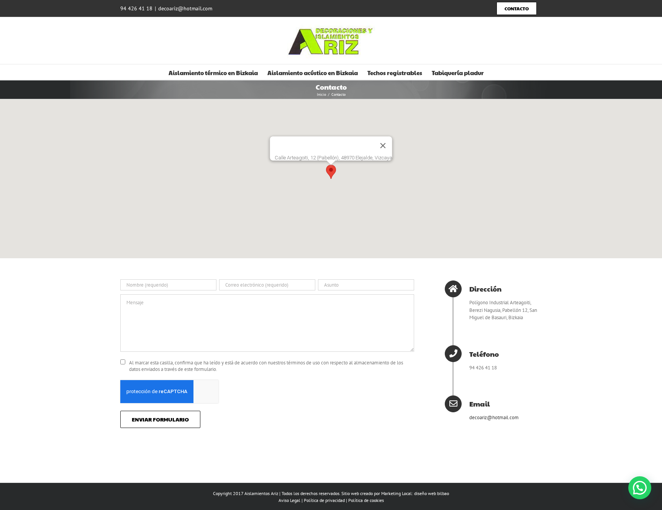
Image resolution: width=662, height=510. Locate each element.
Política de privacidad (324, 500)
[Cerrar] (383, 145)
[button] (331, 172)
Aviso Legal (289, 500)
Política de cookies (366, 500)
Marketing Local (396, 493)
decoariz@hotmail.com (185, 8)
